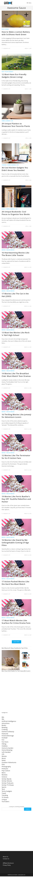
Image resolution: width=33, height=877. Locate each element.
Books (3, 209)
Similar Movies (10, 250)
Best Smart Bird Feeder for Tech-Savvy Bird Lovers (16, 671)
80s (3, 717)
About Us (5, 856)
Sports (4, 787)
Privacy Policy (7, 865)
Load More (16, 641)
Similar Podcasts (7, 783)
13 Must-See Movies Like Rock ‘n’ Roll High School (16, 333)
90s (3, 719)
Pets (3, 764)
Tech (3, 71)
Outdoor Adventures (9, 762)
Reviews (4, 775)
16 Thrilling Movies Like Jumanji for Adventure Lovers (16, 415)
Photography (6, 766)
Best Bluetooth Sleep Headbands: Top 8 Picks (15, 648)
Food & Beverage (8, 736)
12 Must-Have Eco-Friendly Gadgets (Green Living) (14, 75)
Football (4, 738)
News (4, 760)
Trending (5, 795)
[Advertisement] (16, 692)
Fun (3, 29)
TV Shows (5, 797)
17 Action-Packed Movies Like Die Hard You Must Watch (15, 582)
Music (4, 758)
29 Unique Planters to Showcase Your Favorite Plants (16, 124)
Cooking (4, 165)
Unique (4, 799)
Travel (4, 793)
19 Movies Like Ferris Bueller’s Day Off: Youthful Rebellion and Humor (16, 499)
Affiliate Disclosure (8, 863)
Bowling (4, 727)
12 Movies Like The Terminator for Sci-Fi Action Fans (16, 456)
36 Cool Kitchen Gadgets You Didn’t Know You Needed (15, 168)
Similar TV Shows (8, 785)
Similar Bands (6, 779)
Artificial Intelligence (9, 721)
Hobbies (5, 746)
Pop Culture (6, 771)
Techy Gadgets (9, 71)
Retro (4, 773)
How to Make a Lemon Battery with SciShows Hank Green (16, 33)
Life (12, 121)
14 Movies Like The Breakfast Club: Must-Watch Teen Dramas (16, 374)
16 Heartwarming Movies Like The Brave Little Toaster (15, 254)
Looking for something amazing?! (16, 806)
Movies (3, 250)
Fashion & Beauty (8, 731)
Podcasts (5, 769)
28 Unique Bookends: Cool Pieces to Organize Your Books (16, 213)
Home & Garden (6, 121)
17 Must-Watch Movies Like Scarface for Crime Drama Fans (16, 621)
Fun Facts (5, 742)
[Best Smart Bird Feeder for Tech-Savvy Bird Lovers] (16, 660)
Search (28, 809)
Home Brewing (7, 750)
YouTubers (5, 801)
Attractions (6, 723)
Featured (5, 734)
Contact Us (6, 859)
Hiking (4, 744)
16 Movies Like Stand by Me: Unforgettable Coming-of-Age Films (15, 542)
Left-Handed (6, 752)
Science (7, 29)
